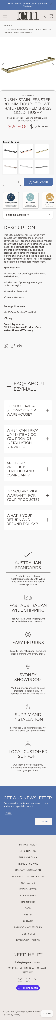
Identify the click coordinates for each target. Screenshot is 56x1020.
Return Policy (28, 851)
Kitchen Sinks (28, 895)
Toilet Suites (28, 933)
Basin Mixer (28, 902)
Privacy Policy (28, 844)
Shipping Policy (28, 857)
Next (53, 65)
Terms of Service (28, 863)
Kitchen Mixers (28, 889)
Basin (28, 908)
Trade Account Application (28, 876)
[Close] (51, 3)
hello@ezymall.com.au (28, 962)
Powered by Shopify (11, 1015)
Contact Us (28, 882)
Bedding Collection (28, 940)
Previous (3, 65)
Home (7, 25)
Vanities (28, 914)
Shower (28, 921)
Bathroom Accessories (28, 927)
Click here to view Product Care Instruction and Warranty (22, 329)
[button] (5, 15)
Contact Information (28, 870)
